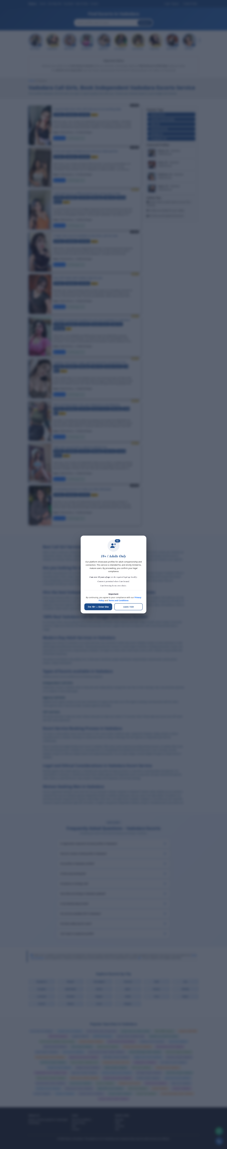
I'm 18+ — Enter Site (98, 606)
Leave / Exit (128, 606)
